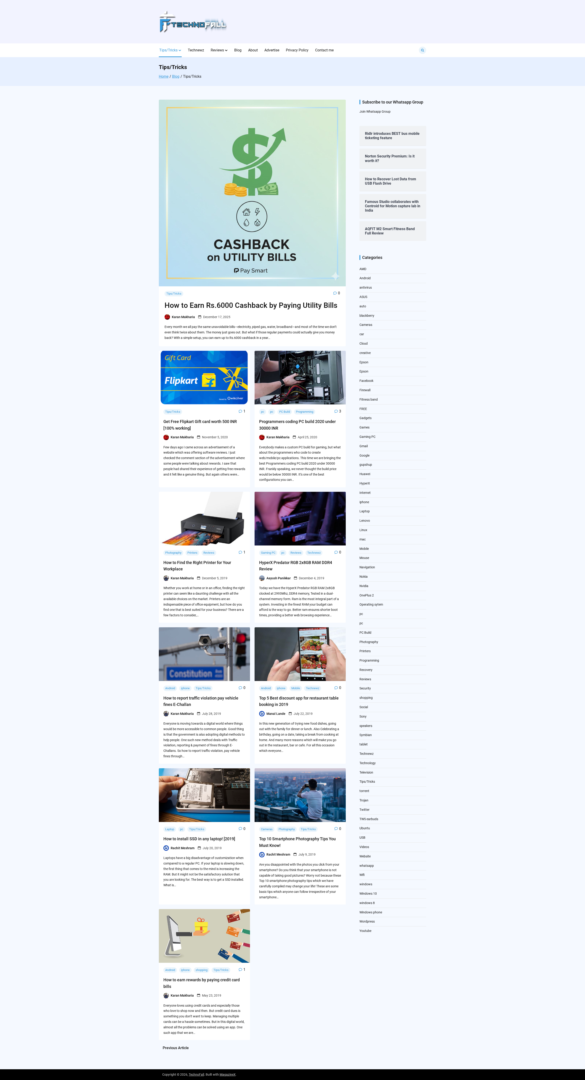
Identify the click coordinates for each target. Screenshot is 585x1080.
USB (362, 837)
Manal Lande (275, 714)
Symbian (365, 735)
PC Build (284, 411)
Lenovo (364, 520)
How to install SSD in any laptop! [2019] (199, 838)
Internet (365, 493)
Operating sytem (371, 604)
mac (362, 539)
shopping (201, 970)
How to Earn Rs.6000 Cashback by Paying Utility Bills (251, 305)
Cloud (363, 343)
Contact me (324, 50)
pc (262, 411)
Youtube (365, 931)
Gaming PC (268, 552)
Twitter (364, 809)
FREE (363, 409)
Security (365, 688)
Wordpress (367, 921)
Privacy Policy (297, 50)
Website (365, 856)
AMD (362, 269)
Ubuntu (364, 828)
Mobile (295, 688)
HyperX (364, 483)
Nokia (363, 576)
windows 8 (367, 903)
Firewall (364, 390)
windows (365, 884)
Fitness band (368, 399)
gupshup (365, 464)
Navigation (367, 567)
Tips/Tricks (168, 50)
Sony (363, 716)
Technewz (196, 50)
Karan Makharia (183, 317)
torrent (364, 791)
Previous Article (176, 1048)
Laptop (169, 829)
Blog (238, 50)
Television (366, 772)
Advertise (271, 50)
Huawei (364, 474)
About (253, 50)
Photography (173, 552)
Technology (367, 763)
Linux (363, 530)
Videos (364, 847)
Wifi (362, 875)
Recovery (365, 670)
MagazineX (228, 1074)
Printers (192, 552)
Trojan (363, 800)
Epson (363, 362)
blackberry (366, 315)
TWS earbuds (368, 819)
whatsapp (366, 865)
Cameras (267, 829)
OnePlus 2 (366, 595)
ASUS (363, 297)
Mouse (364, 558)
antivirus (365, 287)
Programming (304, 411)
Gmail (363, 446)
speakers (365, 726)
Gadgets (365, 418)
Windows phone (370, 912)
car (361, 334)
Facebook (366, 381)
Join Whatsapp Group (375, 111)
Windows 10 (368, 893)
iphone (185, 688)
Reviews (217, 50)
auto (362, 306)
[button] (180, 50)
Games (364, 427)
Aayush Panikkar (278, 578)
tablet (363, 744)
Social (363, 707)
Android (170, 688)
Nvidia (363, 586)
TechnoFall (196, 1074)
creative (365, 353)
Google (364, 455)
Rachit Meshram (182, 848)
